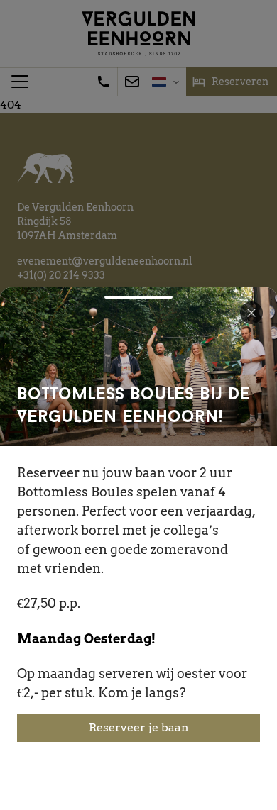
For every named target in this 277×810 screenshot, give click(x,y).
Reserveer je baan (139, 727)
